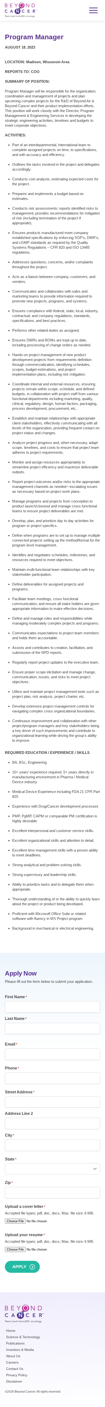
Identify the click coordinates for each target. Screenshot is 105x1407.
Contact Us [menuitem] (14, 1369)
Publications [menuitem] (15, 1343)
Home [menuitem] (10, 1331)
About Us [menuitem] (13, 1356)
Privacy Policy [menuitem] (16, 1375)
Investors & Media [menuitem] (20, 1350)
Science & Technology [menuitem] (23, 1337)
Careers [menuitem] (12, 1362)
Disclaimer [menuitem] (14, 1381)
